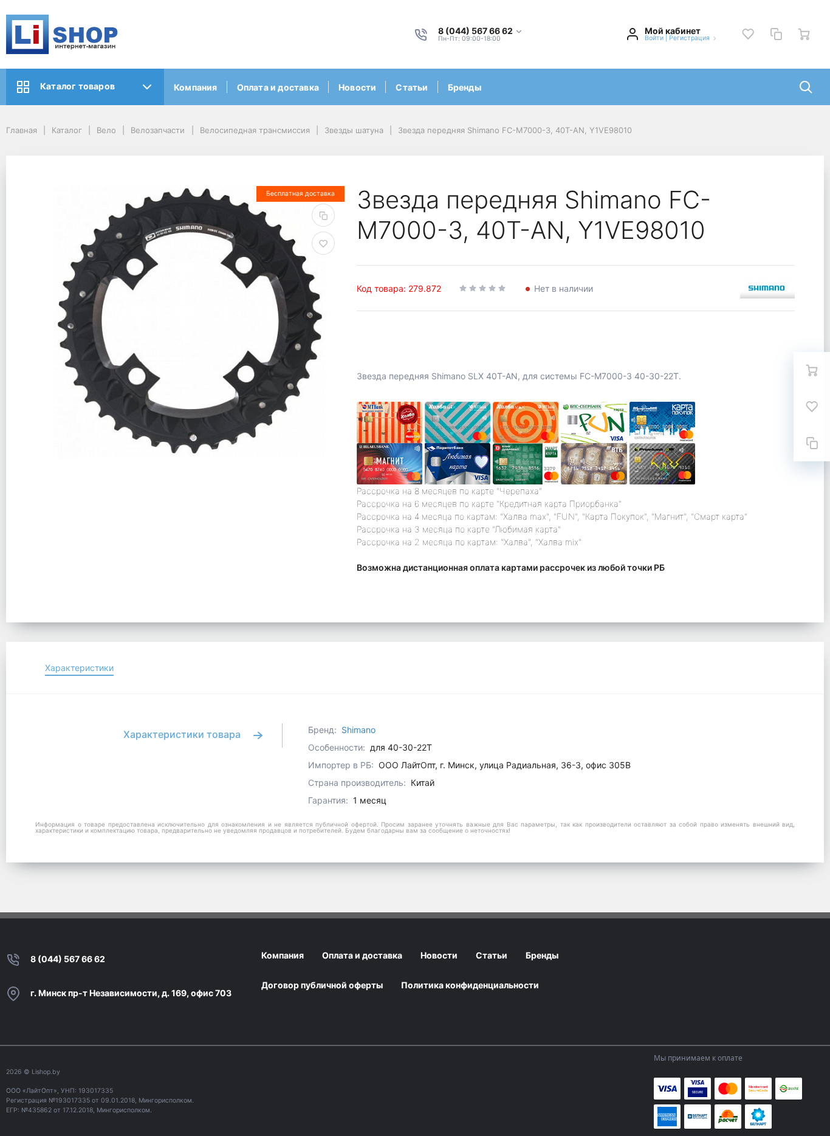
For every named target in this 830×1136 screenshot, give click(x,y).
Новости (357, 87)
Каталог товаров (77, 86)
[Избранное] (748, 34)
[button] (480, 31)
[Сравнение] (776, 34)
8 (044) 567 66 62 (67, 959)
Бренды (464, 87)
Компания (196, 87)
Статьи (412, 87)
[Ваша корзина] (804, 34)
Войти (654, 38)
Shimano (358, 730)
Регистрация (689, 38)
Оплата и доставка (278, 87)
